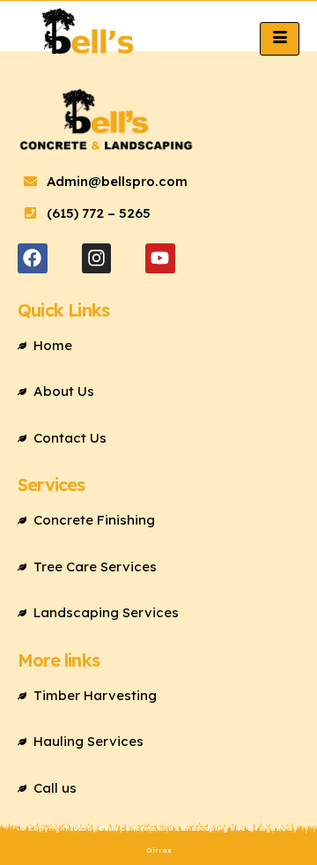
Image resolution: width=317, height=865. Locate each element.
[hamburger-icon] (279, 38)
